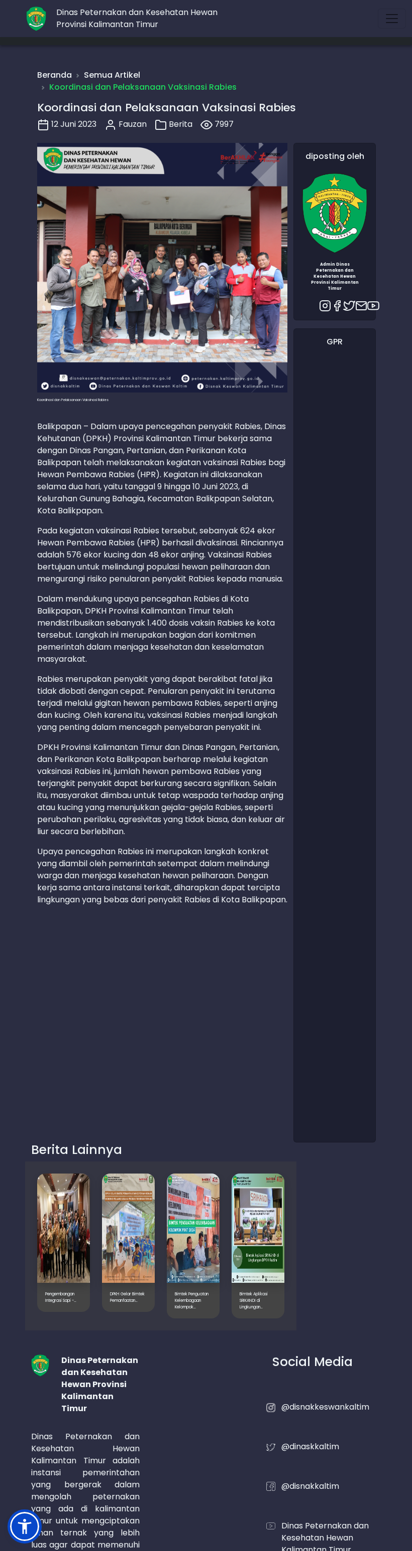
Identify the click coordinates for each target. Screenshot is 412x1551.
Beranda (54, 75)
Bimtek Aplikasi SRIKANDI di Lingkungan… (254, 1300)
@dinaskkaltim (310, 1446)
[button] (24, 1526)
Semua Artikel (112, 75)
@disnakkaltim (310, 1486)
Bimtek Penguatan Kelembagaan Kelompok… (192, 1300)
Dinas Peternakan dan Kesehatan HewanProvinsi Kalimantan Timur (137, 18)
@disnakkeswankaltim (325, 1407)
